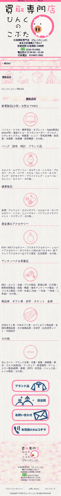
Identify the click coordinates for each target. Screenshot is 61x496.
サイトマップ (50, 489)
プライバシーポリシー (14, 489)
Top (58, 493)
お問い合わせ (34, 489)
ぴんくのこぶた (7, 89)
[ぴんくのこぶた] (30, 37)
